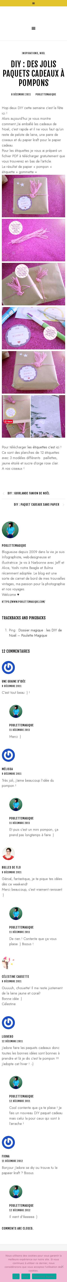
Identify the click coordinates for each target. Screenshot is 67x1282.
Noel (42, 75)
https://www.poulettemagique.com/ (23, 624)
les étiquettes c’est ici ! (44, 469)
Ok (16, 1276)
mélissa (7, 792)
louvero (7, 1059)
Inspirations (30, 75)
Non (25, 1276)
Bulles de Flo (11, 890)
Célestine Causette (15, 999)
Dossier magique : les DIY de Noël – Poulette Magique (35, 655)
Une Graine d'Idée (14, 704)
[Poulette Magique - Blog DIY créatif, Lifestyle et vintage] (33, 25)
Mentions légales (44, 1276)
